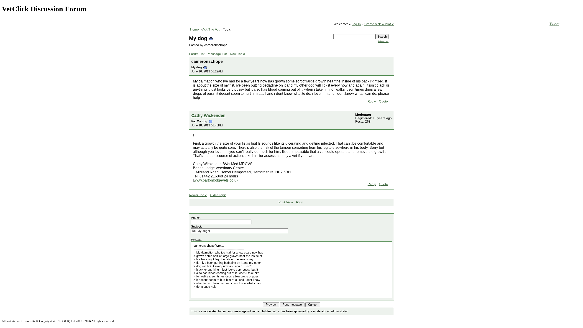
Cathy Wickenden (208, 115)
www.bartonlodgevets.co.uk (216, 180)
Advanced (383, 41)
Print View (286, 202)
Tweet (554, 24)
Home (194, 29)
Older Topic (218, 195)
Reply (372, 101)
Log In (356, 24)
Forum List (197, 54)
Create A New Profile (379, 24)
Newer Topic (198, 195)
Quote (383, 101)
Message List (217, 54)
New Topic (237, 54)
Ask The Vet (211, 29)
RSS (299, 202)
